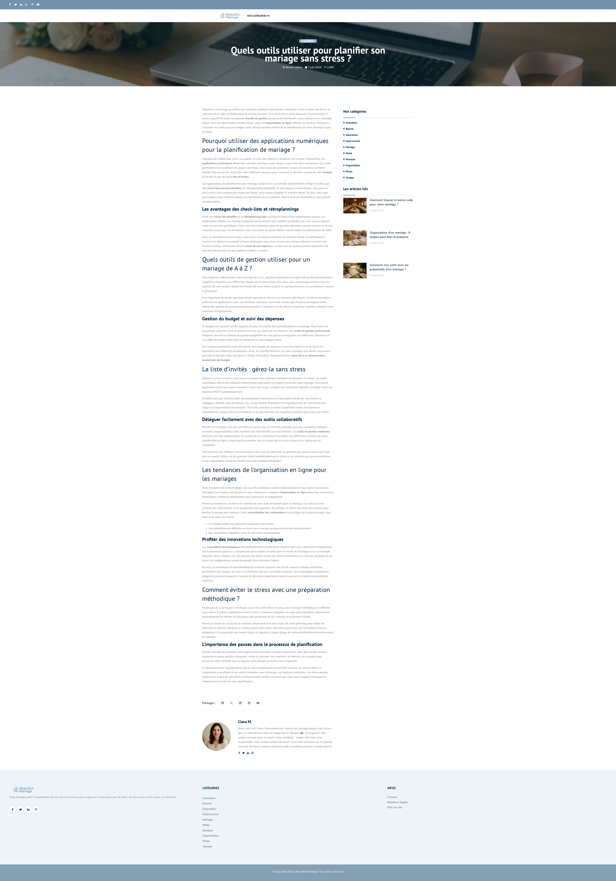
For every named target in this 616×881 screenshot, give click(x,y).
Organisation (308, 41)
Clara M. (245, 721)
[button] (222, 703)
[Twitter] (20, 809)
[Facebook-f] (13, 809)
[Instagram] (36, 809)
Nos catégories (256, 15)
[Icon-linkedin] (28, 809)
